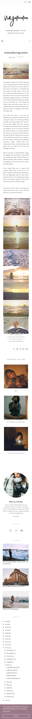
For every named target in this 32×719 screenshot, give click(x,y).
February (10, 694)
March (9, 691)
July (8, 665)
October (9, 656)
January (9, 697)
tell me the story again (16, 453)
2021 (6, 624)
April (8, 688)
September (10, 659)
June (8, 682)
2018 (6, 633)
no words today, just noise (16, 422)
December (10, 650)
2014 (6, 645)
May (8, 685)
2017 (6, 636)
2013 (6, 648)
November (10, 653)
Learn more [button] (6, 711)
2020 (7, 627)
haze (16, 391)
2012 (6, 700)
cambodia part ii (11, 673)
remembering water (13, 667)
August (9, 662)
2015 (6, 642)
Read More (16, 516)
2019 (6, 630)
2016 (6, 639)
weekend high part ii (13, 678)
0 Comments (20, 57)
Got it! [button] (16, 716)
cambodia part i (11, 676)
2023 (6, 621)
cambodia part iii (11, 670)
